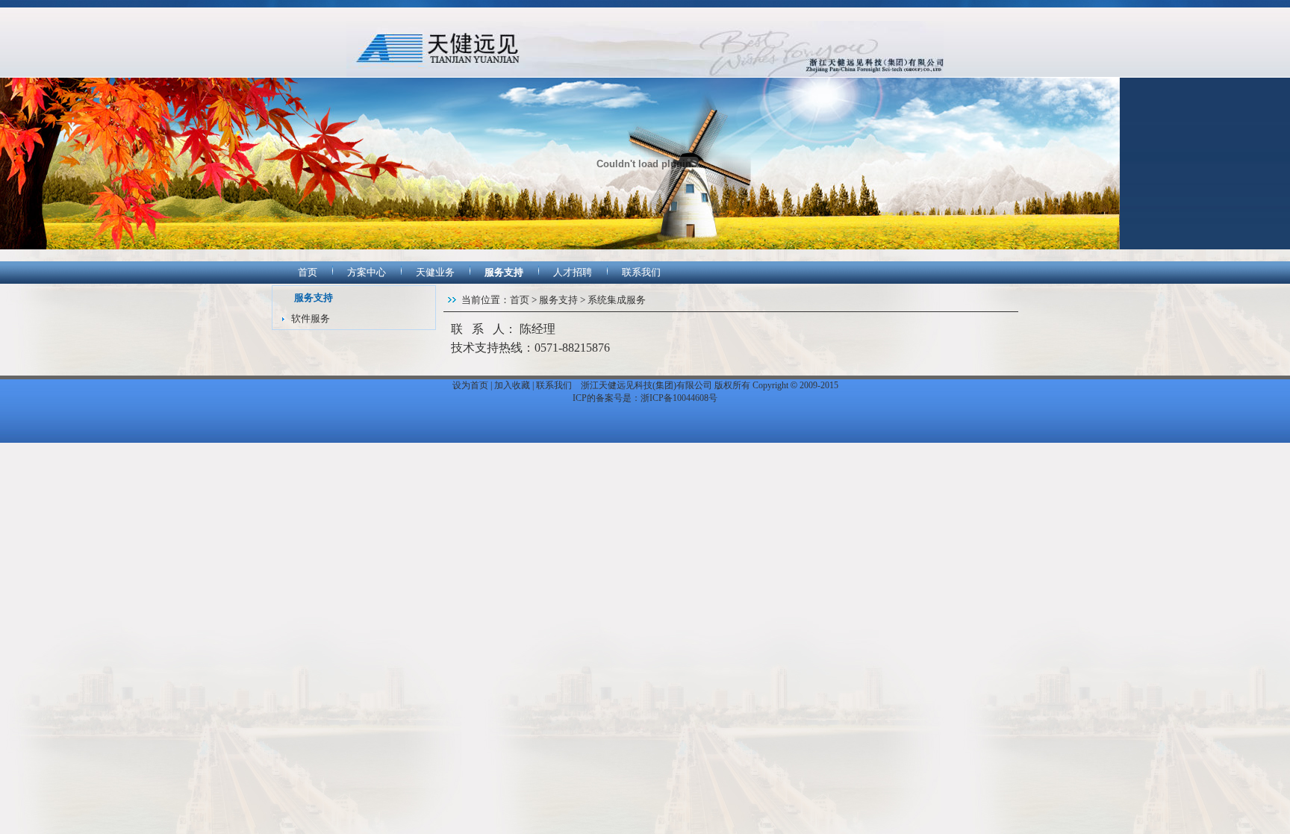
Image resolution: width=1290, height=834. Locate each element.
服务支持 (503, 272)
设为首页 (470, 385)
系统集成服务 (617, 299)
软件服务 (310, 318)
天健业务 (435, 272)
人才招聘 (572, 272)
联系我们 (641, 272)
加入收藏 (512, 385)
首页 (307, 272)
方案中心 (366, 272)
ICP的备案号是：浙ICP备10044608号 (645, 398)
